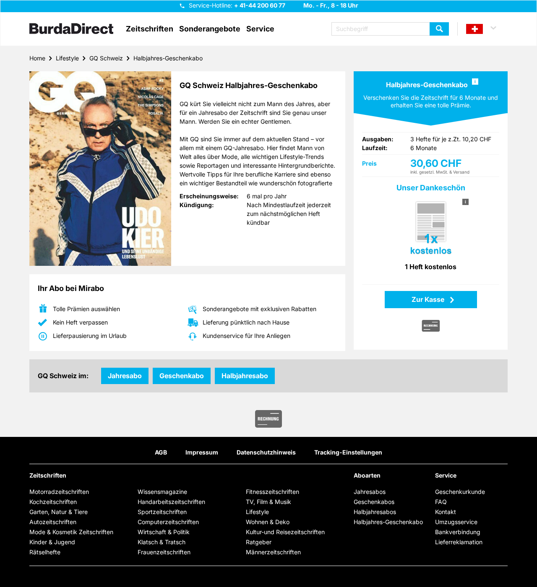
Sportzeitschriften (162, 511)
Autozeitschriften (52, 521)
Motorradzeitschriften (59, 491)
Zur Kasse (429, 299)
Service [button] (260, 29)
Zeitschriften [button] (149, 29)
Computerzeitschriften (168, 521)
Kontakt (445, 511)
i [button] (475, 81)
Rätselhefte (44, 552)
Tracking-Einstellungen (348, 452)
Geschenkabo (181, 375)
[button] (485, 29)
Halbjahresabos (375, 511)
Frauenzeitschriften (164, 552)
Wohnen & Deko (267, 521)
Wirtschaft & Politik (164, 531)
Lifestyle (67, 58)
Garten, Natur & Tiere (58, 511)
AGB (161, 452)
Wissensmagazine (162, 491)
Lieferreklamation (458, 541)
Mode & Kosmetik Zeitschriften (71, 531)
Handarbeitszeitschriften (171, 501)
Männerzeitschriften (273, 552)
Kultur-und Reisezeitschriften (285, 531)
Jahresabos (370, 491)
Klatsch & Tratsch (161, 541)
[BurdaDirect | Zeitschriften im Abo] (71, 29)
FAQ (441, 501)
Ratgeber (258, 541)
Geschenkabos (374, 501)
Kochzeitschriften (53, 501)
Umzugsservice (456, 521)
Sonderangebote (209, 29)
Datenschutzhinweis (266, 452)
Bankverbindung (457, 531)
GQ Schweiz (106, 58)
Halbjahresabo (245, 375)
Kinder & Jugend (52, 541)
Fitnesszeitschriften (272, 491)
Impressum (201, 452)
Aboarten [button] (367, 475)
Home (37, 58)
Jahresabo (125, 375)
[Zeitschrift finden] (439, 29)
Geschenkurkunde (460, 491)
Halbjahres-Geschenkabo (168, 58)
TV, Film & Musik (268, 501)
